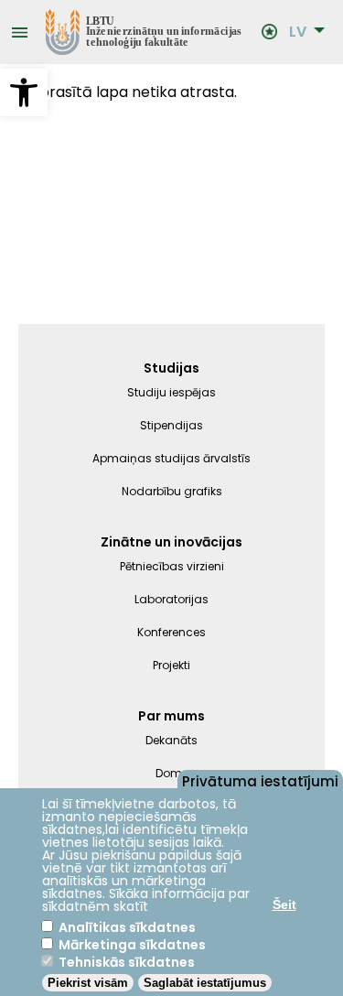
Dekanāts (171, 740)
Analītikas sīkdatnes (127, 927)
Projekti (171, 665)
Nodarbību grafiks (172, 491)
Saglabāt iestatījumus (205, 983)
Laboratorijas (171, 599)
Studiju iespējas (171, 392)
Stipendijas (171, 425)
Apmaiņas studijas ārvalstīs (171, 458)
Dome (171, 773)
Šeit (284, 904)
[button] (24, 92)
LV (297, 32)
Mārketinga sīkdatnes (132, 945)
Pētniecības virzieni (172, 566)
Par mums (171, 716)
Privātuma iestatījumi (260, 780)
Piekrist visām (88, 983)
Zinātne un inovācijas (171, 542)
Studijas (171, 368)
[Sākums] (144, 32)
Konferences (171, 632)
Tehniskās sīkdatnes (127, 962)
